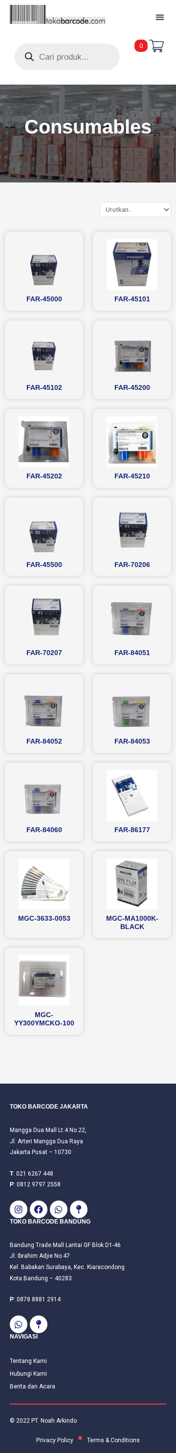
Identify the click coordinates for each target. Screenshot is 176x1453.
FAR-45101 (132, 299)
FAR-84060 (44, 830)
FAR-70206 (132, 564)
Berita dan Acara (32, 1386)
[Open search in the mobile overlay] (67, 57)
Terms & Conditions (113, 1440)
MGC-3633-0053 (44, 918)
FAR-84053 (132, 741)
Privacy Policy (54, 1440)
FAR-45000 (44, 299)
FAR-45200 (132, 387)
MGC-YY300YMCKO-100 (44, 1019)
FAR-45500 (44, 564)
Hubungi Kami (28, 1373)
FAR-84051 (132, 653)
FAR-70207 (44, 653)
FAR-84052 (44, 741)
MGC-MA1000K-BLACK (132, 922)
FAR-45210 (132, 476)
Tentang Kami (28, 1361)
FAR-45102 (44, 387)
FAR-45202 (44, 476)
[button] (159, 17)
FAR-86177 (132, 830)
